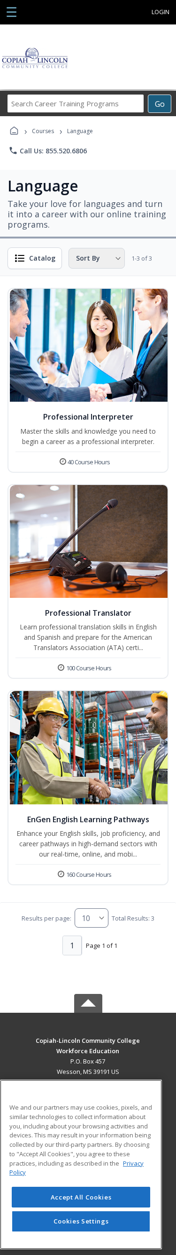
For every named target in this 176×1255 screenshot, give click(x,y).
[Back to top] (88, 1047)
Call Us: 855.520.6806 (47, 150)
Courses (43, 131)
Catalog (42, 258)
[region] (81, 1164)
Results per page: (46, 918)
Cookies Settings (81, 1221)
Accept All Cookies (81, 1197)
